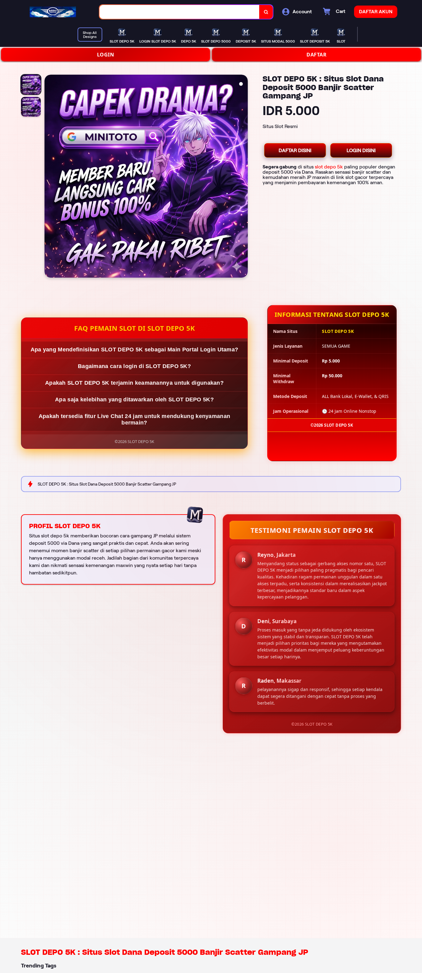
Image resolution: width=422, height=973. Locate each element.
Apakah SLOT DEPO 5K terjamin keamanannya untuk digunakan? (134, 383)
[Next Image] (243, 177)
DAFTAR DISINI (295, 150)
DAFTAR (316, 54)
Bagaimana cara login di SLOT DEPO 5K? (134, 366)
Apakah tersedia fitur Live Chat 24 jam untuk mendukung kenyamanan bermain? (134, 419)
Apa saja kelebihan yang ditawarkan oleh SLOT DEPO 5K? (134, 399)
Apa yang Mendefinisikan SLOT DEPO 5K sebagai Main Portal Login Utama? (134, 349)
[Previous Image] (49, 177)
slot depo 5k (329, 166)
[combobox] (179, 12)
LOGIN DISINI (361, 150)
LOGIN (105, 54)
